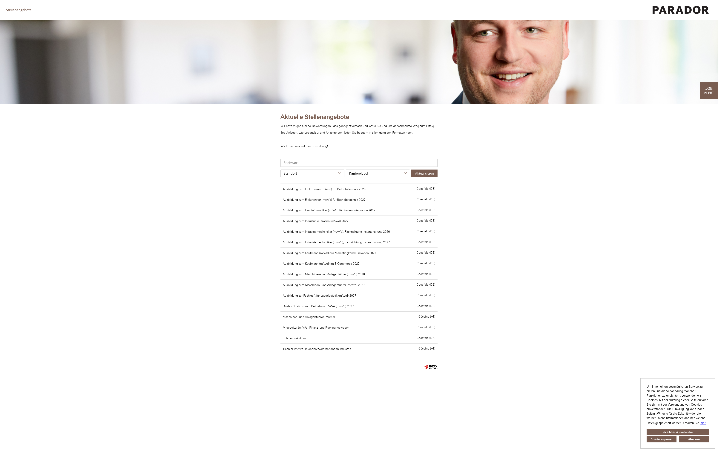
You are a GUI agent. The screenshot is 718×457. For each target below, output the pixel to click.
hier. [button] (703, 423)
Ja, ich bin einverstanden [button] (678, 432)
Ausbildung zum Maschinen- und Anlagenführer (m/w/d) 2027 (324, 285)
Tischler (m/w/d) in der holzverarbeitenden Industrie (317, 348)
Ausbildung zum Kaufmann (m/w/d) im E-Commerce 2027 (321, 263)
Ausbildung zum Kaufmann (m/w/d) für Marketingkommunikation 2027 (329, 253)
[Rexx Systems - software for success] (431, 367)
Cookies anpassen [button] (661, 439)
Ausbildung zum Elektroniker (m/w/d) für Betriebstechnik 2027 (324, 199)
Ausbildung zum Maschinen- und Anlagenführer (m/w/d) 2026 (324, 274)
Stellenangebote (18, 10)
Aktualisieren (424, 173)
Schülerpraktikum (294, 338)
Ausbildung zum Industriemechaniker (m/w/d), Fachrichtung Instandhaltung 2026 (336, 231)
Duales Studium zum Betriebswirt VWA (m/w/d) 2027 (318, 306)
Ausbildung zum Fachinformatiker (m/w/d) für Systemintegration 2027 (329, 210)
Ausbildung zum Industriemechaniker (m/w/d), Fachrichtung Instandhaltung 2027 (336, 242)
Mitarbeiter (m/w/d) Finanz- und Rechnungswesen (316, 327)
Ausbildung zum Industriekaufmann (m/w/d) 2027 (315, 221)
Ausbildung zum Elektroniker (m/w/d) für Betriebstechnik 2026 (324, 189)
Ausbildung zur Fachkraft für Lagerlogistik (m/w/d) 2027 (319, 295)
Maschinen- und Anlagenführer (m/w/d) (309, 316)
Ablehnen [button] (694, 439)
